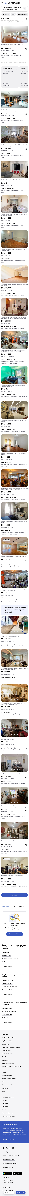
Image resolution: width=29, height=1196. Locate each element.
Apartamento (6, 14)
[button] (10, 77)
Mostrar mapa (10, 1192)
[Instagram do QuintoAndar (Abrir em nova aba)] (7, 1148)
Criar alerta (21, 1192)
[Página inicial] (12, 3)
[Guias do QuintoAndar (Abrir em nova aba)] (10, 1148)
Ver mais (14, 895)
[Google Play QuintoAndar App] (7, 1173)
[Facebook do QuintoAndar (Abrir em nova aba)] (4, 1148)
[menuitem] (5, 907)
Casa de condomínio (22, 14)
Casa (13, 14)
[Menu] (2, 2)
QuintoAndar (5, 906)
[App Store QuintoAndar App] (17, 1173)
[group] (14, 42)
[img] (14, 34)
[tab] (5, 14)
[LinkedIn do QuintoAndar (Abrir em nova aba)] (13, 1148)
